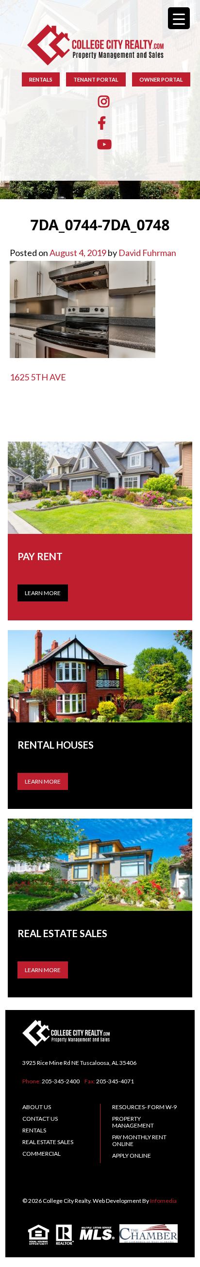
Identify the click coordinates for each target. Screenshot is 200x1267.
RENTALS (40, 79)
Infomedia (163, 1200)
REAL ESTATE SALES (47, 1142)
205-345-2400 (61, 1081)
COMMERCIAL (41, 1153)
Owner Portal (161, 79)
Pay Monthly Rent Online (139, 1140)
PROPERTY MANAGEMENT (133, 1122)
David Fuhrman (147, 252)
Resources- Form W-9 (144, 1107)
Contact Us (40, 1118)
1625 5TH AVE (38, 377)
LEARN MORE (43, 781)
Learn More (43, 593)
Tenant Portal (95, 79)
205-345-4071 (115, 1081)
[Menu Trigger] (179, 18)
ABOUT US (36, 1107)
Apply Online (131, 1155)
